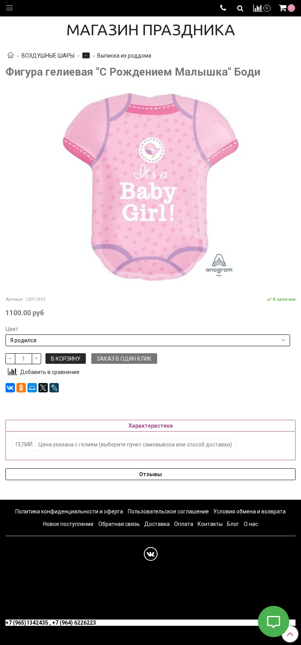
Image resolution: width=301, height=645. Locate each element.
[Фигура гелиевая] (150, 187)
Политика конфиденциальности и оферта (69, 511)
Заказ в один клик (124, 359)
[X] (43, 387)
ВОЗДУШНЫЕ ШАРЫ (48, 55)
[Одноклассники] (21, 387)
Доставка (157, 524)
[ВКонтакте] (10, 387)
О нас (251, 524)
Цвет (11, 329)
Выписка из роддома (124, 55)
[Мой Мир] (32, 387)
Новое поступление (68, 524)
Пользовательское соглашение (168, 511)
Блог (233, 524)
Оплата (183, 524)
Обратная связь (119, 524)
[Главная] (10, 55)
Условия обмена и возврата (249, 511)
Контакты (210, 524)
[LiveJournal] (54, 387)
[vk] (151, 554)
